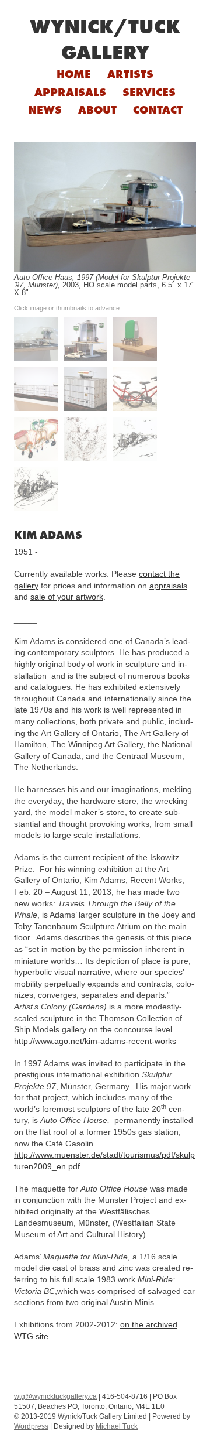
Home (74, 74)
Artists (130, 74)
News (45, 109)
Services (149, 92)
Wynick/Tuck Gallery (105, 39)
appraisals (168, 585)
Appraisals (70, 92)
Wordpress (31, 1426)
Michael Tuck (117, 1426)
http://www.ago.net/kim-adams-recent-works (95, 1041)
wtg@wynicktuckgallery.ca (55, 1396)
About (97, 109)
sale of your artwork (66, 596)
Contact (158, 109)
